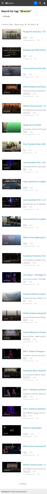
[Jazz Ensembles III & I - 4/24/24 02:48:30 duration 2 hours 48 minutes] (11, 165)
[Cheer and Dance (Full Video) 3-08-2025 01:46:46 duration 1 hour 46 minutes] (11, 71)
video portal (15, 491)
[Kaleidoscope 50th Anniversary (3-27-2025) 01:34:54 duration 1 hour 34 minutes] (11, 52)
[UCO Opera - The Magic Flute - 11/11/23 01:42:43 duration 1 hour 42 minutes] (11, 277)
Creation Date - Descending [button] (12, 24)
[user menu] (44, 3)
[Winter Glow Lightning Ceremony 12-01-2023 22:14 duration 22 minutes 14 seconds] (11, 240)
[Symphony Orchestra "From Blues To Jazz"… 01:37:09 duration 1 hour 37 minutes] (11, 258)
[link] (35, 3)
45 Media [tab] (6, 16)
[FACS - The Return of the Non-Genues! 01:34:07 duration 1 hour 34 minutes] (11, 392)
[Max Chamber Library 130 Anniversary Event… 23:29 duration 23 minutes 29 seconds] (11, 146)
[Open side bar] (2, 3)
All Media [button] (32, 24)
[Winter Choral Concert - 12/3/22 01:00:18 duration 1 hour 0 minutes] (11, 467)
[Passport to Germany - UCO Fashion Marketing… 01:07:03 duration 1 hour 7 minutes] (11, 34)
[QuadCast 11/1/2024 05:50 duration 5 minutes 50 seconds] (11, 127)
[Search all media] (40, 3)
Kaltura (24, 491)
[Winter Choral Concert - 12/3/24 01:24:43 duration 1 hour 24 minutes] (11, 108)
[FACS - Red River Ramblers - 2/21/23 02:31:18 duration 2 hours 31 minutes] (11, 411)
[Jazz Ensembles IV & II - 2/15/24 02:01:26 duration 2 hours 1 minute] (11, 202)
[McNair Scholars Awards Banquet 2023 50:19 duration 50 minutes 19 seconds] (11, 315)
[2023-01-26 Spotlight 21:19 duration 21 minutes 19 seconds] (11, 430)
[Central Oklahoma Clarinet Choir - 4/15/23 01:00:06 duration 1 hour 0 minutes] (11, 334)
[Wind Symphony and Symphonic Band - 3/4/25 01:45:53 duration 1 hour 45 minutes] (11, 89)
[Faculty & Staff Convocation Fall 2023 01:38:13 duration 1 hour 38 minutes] (11, 296)
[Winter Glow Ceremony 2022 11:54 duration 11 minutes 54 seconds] (11, 448)
